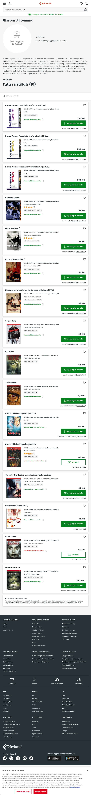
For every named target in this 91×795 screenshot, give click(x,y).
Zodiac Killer (11, 382)
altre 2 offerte (80, 437)
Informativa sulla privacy (40, 662)
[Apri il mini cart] (87, 4)
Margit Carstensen (54, 201)
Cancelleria (36, 731)
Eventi (5, 627)
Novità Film (65, 699)
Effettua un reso (8, 662)
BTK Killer (9, 352)
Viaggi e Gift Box (67, 728)
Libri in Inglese (7, 702)
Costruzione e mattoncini (11, 724)
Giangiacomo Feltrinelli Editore (72, 659)
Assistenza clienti (8, 665)
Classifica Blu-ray (68, 705)
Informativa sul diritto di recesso (43, 659)
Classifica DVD (67, 702)
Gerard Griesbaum (43, 355)
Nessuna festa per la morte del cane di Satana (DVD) (29, 290)
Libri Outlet (6, 699)
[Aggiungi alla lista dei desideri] (84, 105)
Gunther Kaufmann (54, 263)
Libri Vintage (7, 705)
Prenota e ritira (37, 627)
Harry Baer (51, 109)
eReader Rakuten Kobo (69, 734)
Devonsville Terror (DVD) (16, 506)
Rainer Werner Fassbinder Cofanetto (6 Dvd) (25, 105)
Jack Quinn (55, 479)
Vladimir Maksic (42, 386)
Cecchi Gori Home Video (32, 358)
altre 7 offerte (80, 190)
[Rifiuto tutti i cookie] (87, 770)
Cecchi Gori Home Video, (32, 328)
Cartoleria (35, 721)
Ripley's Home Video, (30, 204)
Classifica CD (37, 702)
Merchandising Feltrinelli (70, 724)
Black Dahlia (10, 536)
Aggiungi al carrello (75, 123)
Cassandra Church (43, 479)
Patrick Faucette (53, 540)
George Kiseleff (42, 571)
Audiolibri (6, 711)
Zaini (34, 728)
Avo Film (26, 420)
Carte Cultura (37, 633)
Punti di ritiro (36, 639)
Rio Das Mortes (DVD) (15, 259)
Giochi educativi (8, 728)
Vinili (33, 705)
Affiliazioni (65, 627)
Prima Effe (65, 639)
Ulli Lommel (29, 325)
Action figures (7, 737)
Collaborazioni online (69, 636)
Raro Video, (27, 451)
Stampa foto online (38, 645)
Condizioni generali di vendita (42, 656)
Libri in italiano (7, 696)
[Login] (10, 3)
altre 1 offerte (81, 375)
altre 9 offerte (80, 252)
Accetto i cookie (40, 791)
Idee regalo (66, 721)
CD (33, 696)
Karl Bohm (50, 171)
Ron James (51, 417)
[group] (45, 14)
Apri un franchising (68, 624)
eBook (5, 708)
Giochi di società (8, 731)
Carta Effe (35, 624)
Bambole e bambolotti (10, 734)
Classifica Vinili (37, 711)
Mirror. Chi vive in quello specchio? (21, 413)
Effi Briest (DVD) (12, 228)
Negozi (5, 624)
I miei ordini (6, 659)
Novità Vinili (36, 708)
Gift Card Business (68, 630)
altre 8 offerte (80, 221)
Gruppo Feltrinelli (67, 656)
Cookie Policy (75, 787)
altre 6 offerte (80, 128)
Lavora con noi (8, 630)
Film (63, 696)
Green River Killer (13, 567)
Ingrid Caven (51, 294)
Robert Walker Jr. (53, 509)
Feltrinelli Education (68, 665)
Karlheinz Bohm (52, 232)
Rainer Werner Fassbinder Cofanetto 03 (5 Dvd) (27, 167)
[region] (45, 781)
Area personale (8, 656)
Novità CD (35, 699)
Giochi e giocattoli (9, 721)
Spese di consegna (9, 671)
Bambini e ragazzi (68, 711)
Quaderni (35, 737)
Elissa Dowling (50, 325)
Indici (34, 642)
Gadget (64, 731)
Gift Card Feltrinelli (38, 630)
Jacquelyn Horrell (55, 571)
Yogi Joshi (40, 325)
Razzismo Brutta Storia (69, 668)
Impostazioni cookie (23, 791)
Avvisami (75, 462)
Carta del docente (38, 636)
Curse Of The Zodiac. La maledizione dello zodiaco (28, 475)
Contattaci (6, 668)
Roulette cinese (12, 198)
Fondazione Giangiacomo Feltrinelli (74, 662)
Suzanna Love (42, 417)
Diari (33, 724)
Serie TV (64, 708)
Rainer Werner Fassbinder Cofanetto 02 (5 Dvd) (27, 136)
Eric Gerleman (56, 355)
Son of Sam (10, 321)
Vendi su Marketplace (69, 633)
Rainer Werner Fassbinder (34, 109)
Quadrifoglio (28, 512)
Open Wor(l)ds (37, 734)
